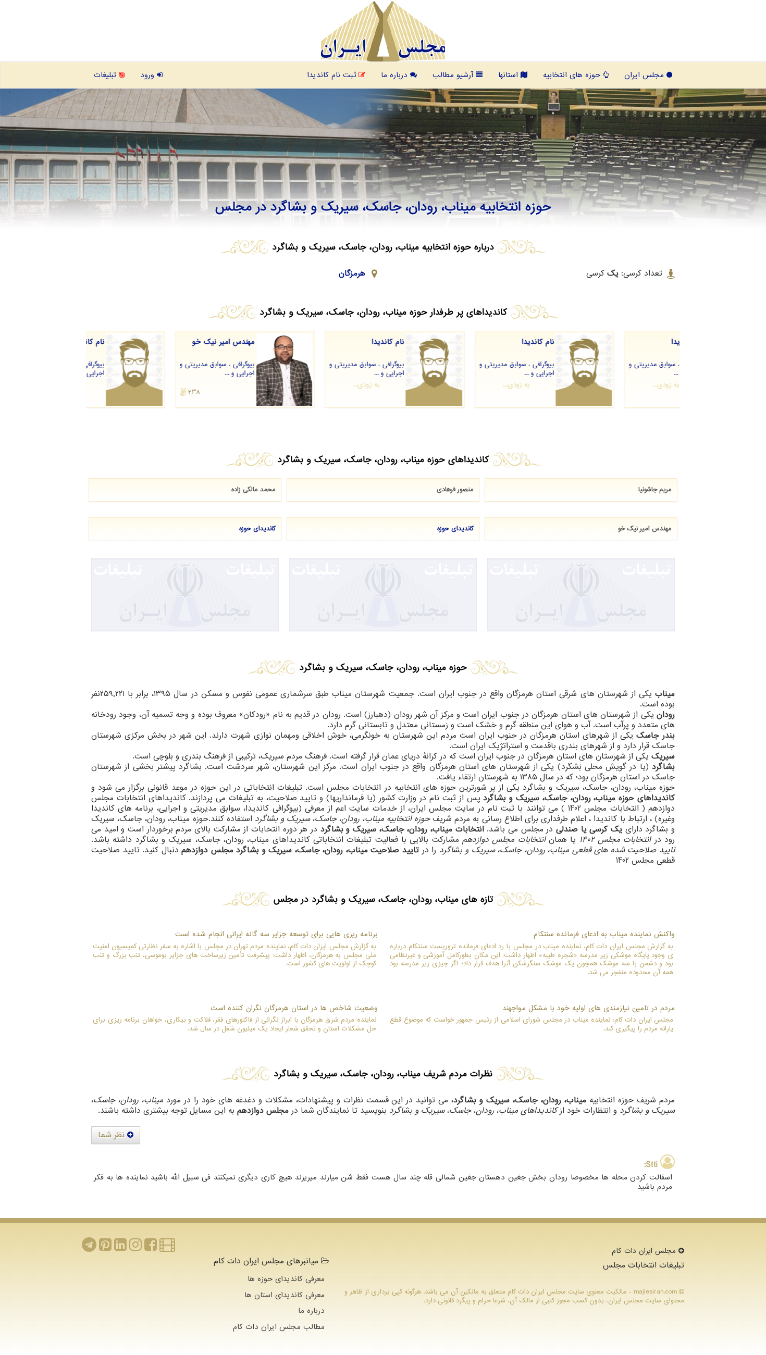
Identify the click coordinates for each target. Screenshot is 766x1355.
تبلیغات (106, 75)
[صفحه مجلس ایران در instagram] (135, 1247)
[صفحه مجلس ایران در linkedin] (120, 1247)
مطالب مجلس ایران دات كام (279, 1327)
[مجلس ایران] (383, 31)
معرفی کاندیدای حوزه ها (286, 1279)
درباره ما (395, 75)
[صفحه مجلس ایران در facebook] (150, 1247)
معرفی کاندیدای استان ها (284, 1295)
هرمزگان (352, 273)
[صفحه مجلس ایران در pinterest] (105, 1247)
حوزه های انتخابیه (573, 75)
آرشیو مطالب (454, 75)
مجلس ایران (645, 75)
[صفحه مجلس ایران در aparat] (167, 1247)
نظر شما (112, 1135)
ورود (148, 75)
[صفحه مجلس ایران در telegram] (89, 1247)
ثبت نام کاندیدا (333, 75)
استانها (509, 75)
